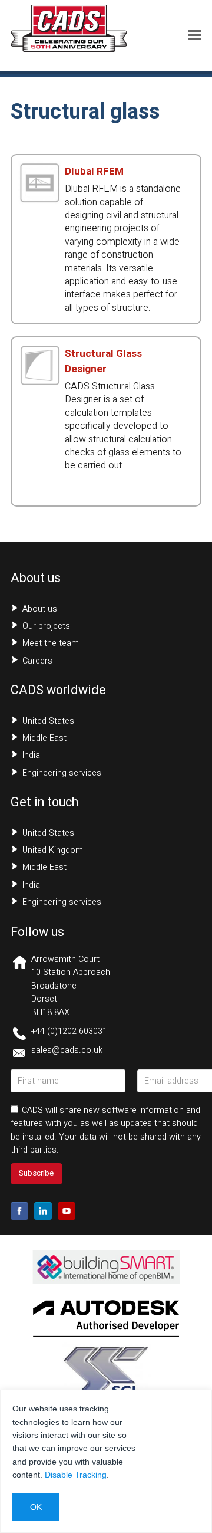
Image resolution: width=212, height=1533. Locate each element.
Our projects (46, 626)
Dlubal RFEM (94, 171)
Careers (37, 661)
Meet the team (50, 643)
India (31, 755)
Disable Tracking (76, 1474)
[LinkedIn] (43, 1211)
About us (39, 609)
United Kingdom (52, 850)
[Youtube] (66, 1211)
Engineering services (61, 773)
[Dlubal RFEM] (40, 199)
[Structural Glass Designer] (40, 381)
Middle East (44, 738)
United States (48, 721)
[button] (194, 35)
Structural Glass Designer (103, 361)
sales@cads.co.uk (66, 1050)
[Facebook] (19, 1211)
